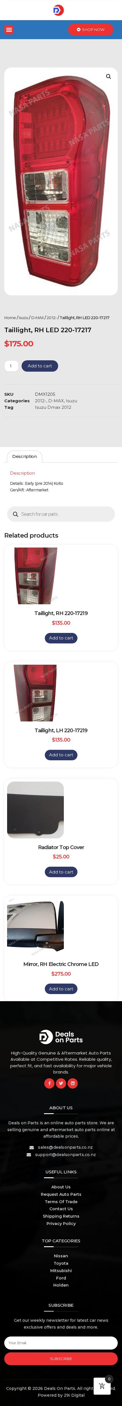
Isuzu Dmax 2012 (53, 407)
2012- (52, 317)
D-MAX (37, 317)
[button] (8, 29)
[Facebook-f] (49, 1083)
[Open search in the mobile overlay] (61, 514)
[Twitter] (61, 1083)
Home (10, 317)
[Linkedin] (73, 1083)
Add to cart (40, 366)
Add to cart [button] (61, 638)
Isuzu (23, 317)
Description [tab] (24, 456)
